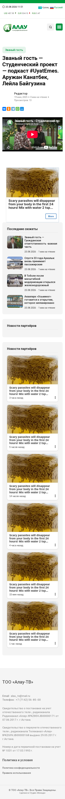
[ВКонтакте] (4, 109)
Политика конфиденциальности (21, 767)
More (51, 216)
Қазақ (45, 7)
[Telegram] (13, 109)
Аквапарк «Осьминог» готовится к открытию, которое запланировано (39, 299)
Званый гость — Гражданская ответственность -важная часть (40, 242)
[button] (59, 27)
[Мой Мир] (22, 109)
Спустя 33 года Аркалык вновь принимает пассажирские (39, 261)
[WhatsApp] (17, 109)
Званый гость (14, 49)
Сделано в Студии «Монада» (32, 793)
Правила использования (16, 773)
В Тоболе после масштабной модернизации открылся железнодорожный (39, 280)
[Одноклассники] (9, 109)
